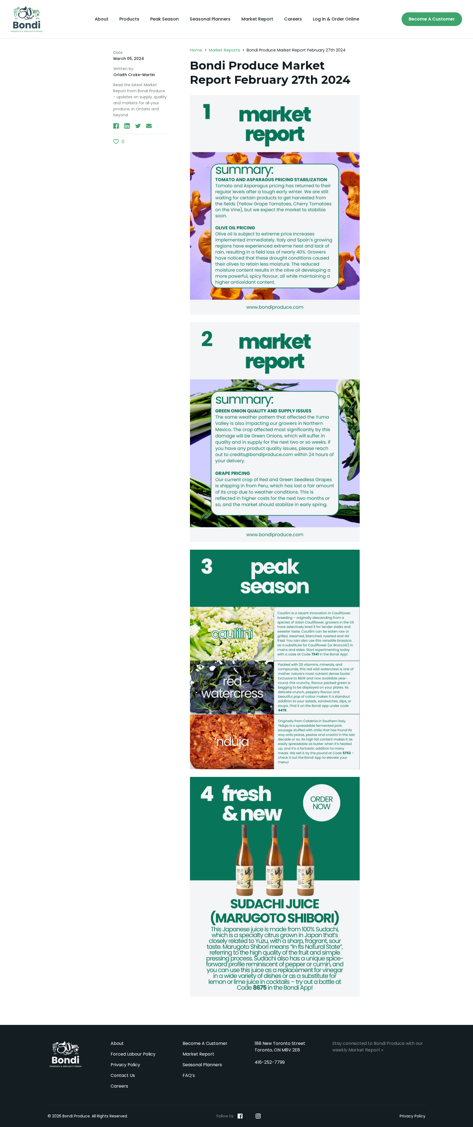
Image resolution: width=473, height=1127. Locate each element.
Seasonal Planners (210, 19)
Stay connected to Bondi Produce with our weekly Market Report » (377, 1046)
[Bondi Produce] (29, 19)
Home (196, 50)
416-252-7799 (270, 1062)
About (101, 19)
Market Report (257, 19)
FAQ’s (189, 1075)
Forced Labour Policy (133, 1054)
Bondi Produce (65, 1054)
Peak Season (164, 19)
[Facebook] (240, 1116)
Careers (293, 19)
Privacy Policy (125, 1065)
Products (129, 19)
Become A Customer (432, 19)
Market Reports (224, 50)
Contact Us (123, 1075)
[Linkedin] (249, 1116)
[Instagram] (258, 1116)
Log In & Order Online (336, 19)
